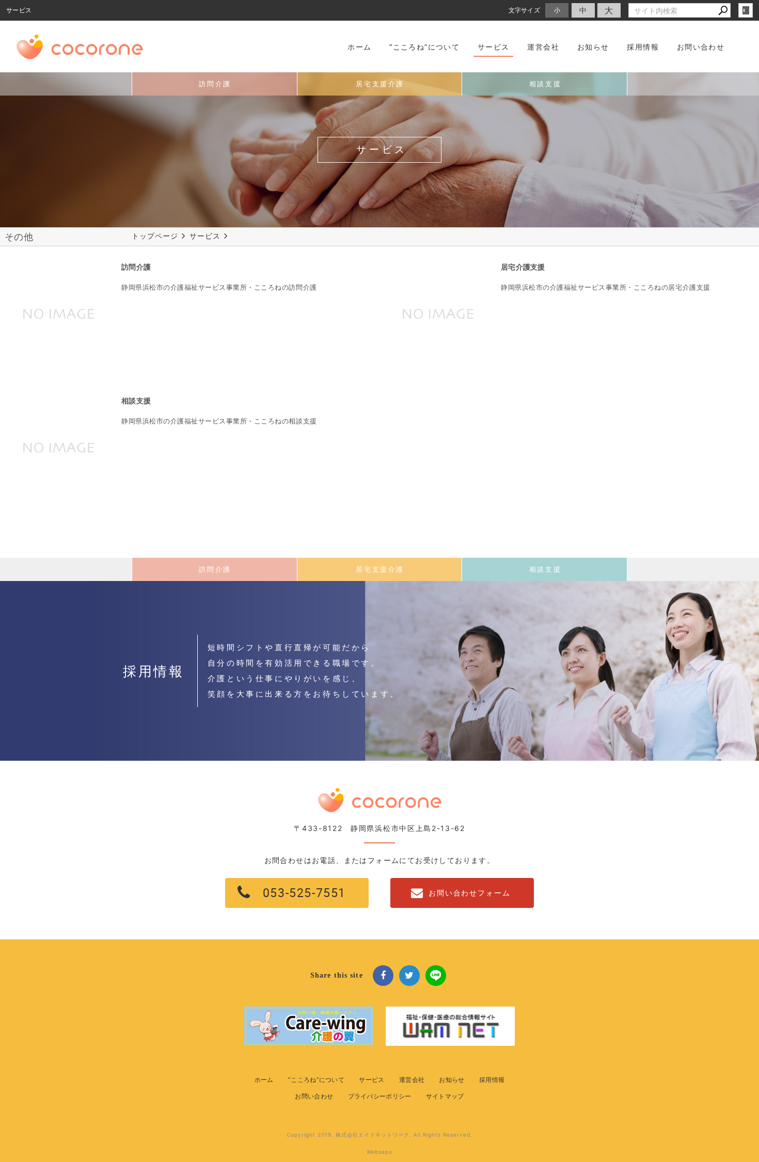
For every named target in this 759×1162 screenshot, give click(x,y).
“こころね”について (316, 1080)
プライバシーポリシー (380, 1096)
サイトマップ (445, 1096)
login (745, 10)
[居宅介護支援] (439, 313)
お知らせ (451, 1080)
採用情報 (491, 1080)
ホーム (264, 1080)
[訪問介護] (59, 313)
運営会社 (411, 1080)
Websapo (379, 1152)
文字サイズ (525, 10)
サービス (371, 1080)
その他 (19, 236)
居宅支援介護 (380, 84)
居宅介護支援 (523, 266)
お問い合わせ (314, 1096)
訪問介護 (215, 84)
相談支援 (545, 84)
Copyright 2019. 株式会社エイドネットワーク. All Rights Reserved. (379, 1135)
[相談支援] (59, 447)
